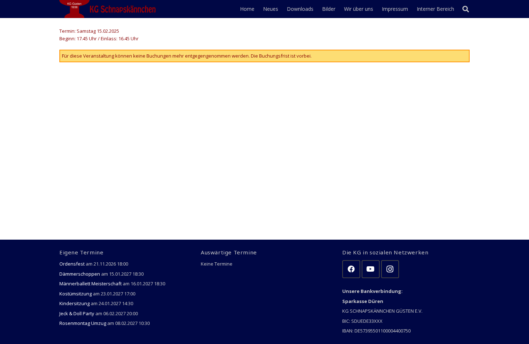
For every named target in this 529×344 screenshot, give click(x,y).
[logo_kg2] (108, 9)
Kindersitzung (74, 303)
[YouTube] (371, 269)
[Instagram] (390, 269)
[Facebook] (351, 269)
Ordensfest (72, 264)
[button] (465, 9)
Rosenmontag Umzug (82, 323)
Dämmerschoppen (79, 274)
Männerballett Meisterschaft (90, 283)
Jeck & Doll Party (76, 313)
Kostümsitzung (75, 293)
